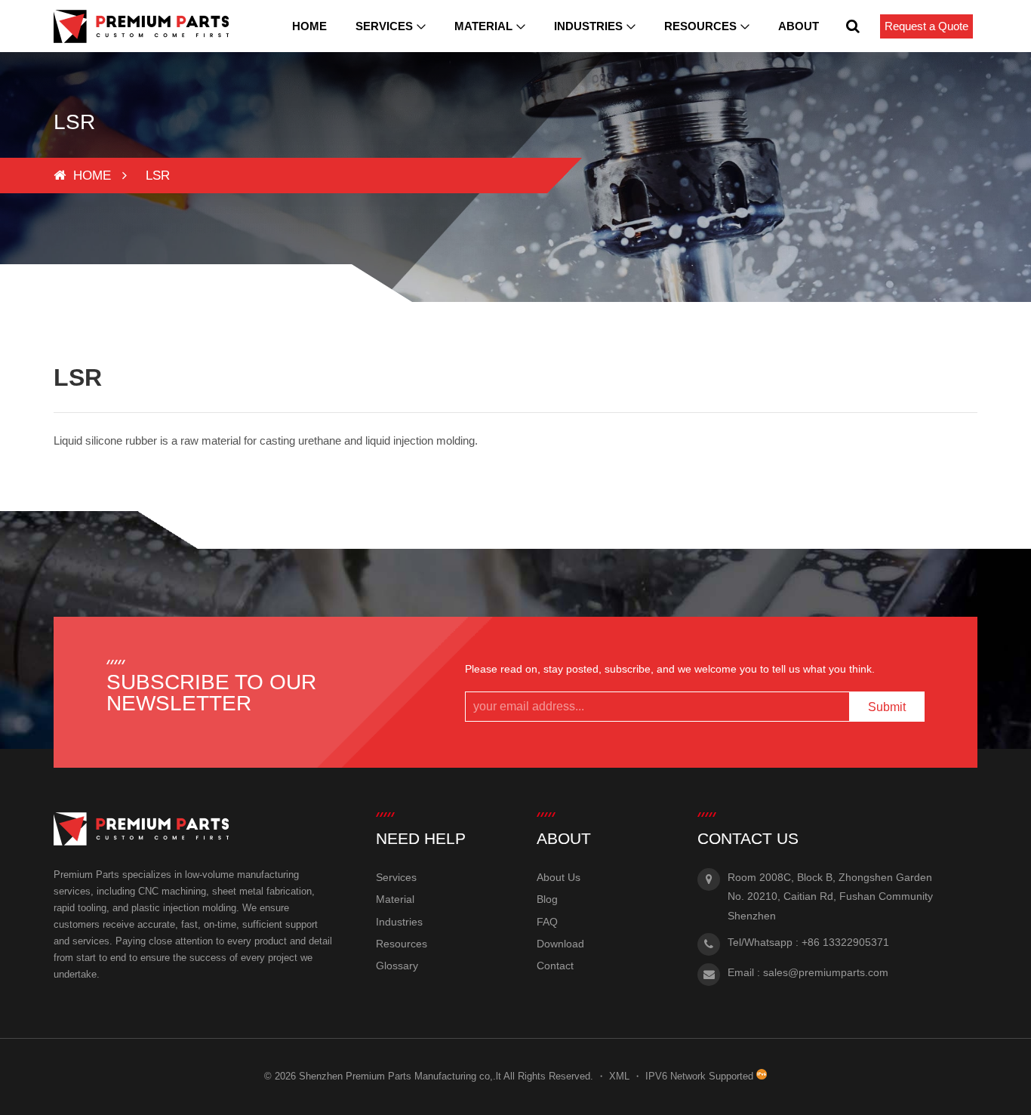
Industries (588, 26)
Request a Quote (926, 26)
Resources (700, 26)
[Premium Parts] (141, 26)
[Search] (853, 26)
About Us (558, 877)
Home (309, 26)
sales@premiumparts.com (825, 972)
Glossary (397, 965)
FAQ (547, 922)
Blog (547, 899)
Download (560, 944)
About (798, 26)
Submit (887, 707)
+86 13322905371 (845, 942)
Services (384, 26)
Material (483, 26)
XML (619, 1076)
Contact (555, 965)
